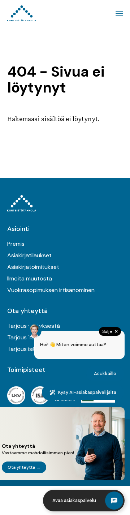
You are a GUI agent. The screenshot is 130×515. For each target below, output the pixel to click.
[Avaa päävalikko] (118, 13)
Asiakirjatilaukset (29, 255)
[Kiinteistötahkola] (21, 13)
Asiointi (18, 228)
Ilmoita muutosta (29, 278)
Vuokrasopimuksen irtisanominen (51, 290)
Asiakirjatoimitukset (33, 267)
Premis (16, 244)
